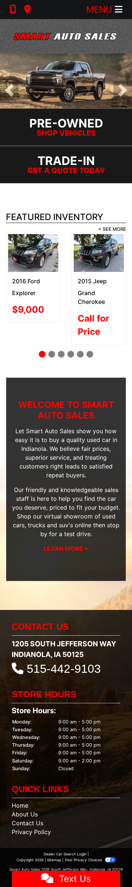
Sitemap (54, 860)
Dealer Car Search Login (65, 854)
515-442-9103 (64, 668)
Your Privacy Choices (84, 860)
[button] (9, 90)
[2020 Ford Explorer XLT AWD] (102, 253)
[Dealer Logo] (66, 36)
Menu (100, 9)
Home (20, 805)
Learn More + (66, 548)
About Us (25, 814)
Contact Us (27, 823)
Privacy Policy (31, 832)
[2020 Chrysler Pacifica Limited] (36, 253)
